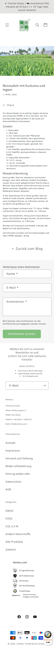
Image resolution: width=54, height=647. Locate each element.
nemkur (21, 643)
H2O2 (9, 518)
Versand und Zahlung (19, 458)
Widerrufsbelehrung (18, 466)
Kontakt (11, 442)
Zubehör (11, 549)
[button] (7, 25)
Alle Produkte (14, 541)
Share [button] (10, 105)
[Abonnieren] (44, 385)
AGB (8, 489)
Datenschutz (14, 481)
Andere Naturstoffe (18, 534)
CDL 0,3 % (12, 526)
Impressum (13, 450)
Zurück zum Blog (29, 248)
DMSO (9, 510)
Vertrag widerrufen (18, 473)
